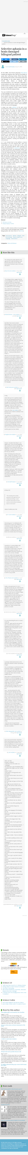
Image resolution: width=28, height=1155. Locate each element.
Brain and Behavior (12, 243)
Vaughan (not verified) (10, 434)
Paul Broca (24, 73)
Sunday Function (5, 1104)
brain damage (9, 237)
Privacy (23, 1142)
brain (23, 235)
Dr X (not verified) (11, 514)
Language (8, 238)
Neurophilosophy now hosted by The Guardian (12, 1012)
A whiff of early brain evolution (9, 1039)
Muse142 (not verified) (10, 271)
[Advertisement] (14, 16)
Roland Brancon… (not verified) (12, 314)
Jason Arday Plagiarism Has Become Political (13, 1002)
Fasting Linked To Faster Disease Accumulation (14, 986)
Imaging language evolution (8, 223)
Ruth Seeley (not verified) (12, 387)
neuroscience (9, 235)
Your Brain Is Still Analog (8, 988)
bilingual (19, 235)
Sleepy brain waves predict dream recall (11, 1051)
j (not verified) (11, 752)
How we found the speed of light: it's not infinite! (13, 1120)
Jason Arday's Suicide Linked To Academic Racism (14, 1004)
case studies (15, 410)
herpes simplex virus (17, 237)
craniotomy (17, 148)
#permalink (19, 272)
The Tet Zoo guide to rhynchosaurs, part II (11, 1089)
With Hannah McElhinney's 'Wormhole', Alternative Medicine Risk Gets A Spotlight (14, 990)
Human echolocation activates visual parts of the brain (13, 1025)
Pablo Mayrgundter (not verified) (13, 731)
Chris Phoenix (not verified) (11, 578)
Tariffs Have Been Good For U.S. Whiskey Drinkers (14, 985)
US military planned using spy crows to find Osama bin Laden (13, 1065)
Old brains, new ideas (7, 222)
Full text (21, 231)
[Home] (9, 35)
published (14, 107)
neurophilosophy (6, 41)
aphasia (14, 235)
